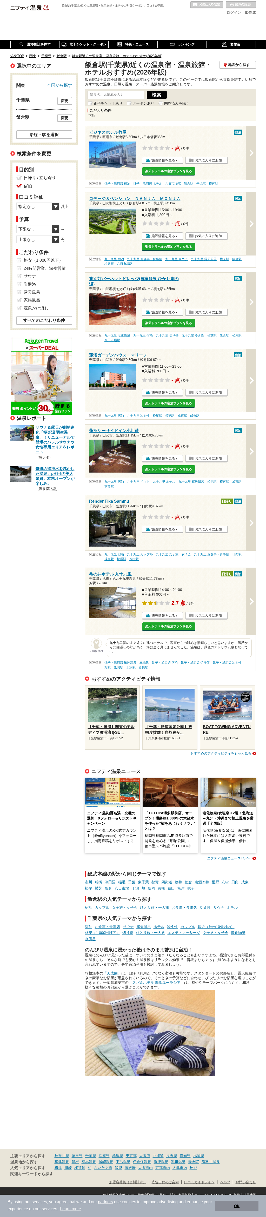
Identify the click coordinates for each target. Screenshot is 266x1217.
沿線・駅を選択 (44, 134)
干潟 (135, 888)
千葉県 (90, 1156)
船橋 (98, 882)
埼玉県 (77, 1156)
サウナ (218, 907)
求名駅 (109, 486)
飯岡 (151, 888)
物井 (178, 882)
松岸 (181, 888)
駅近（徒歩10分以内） (216, 927)
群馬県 (117, 1156)
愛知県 (185, 1156)
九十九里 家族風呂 (191, 481)
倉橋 (161, 888)
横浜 (58, 1168)
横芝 (98, 888)
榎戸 (215, 882)
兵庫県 (104, 1156)
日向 (235, 882)
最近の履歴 (241, 5)
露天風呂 (143, 927)
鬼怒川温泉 (211, 1162)
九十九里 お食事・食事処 (144, 259)
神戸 (193, 1168)
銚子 (191, 888)
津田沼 (110, 882)
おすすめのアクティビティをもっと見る (220, 753)
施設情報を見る (163, 160)
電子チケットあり (108, 103)
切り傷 (127, 933)
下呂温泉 (123, 1162)
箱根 (75, 1162)
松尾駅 (109, 264)
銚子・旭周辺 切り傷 (195, 662)
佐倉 (188, 882)
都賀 (155, 882)
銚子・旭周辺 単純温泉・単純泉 (126, 662)
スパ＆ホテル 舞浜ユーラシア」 (158, 982)
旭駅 (107, 667)
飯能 (118, 1168)
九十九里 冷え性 (193, 335)
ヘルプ (225, 1182)
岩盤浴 (30, 284)
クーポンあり (143, 103)
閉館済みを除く (177, 103)
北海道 (158, 1156)
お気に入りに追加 (208, 160)
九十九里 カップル (140, 554)
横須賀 (79, 1168)
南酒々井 (202, 882)
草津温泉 (62, 1162)
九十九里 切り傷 (167, 335)
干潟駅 (201, 183)
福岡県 (198, 1156)
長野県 (171, 1156)
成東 (245, 882)
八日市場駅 (173, 183)
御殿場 (130, 1168)
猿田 (171, 888)
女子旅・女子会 (124, 907)
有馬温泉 (89, 1162)
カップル (102, 907)
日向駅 (237, 554)
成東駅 (182, 416)
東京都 (131, 1156)
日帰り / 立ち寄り (40, 178)
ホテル (232, 907)
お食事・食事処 (184, 907)
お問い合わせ (246, 1182)
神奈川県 (62, 1156)
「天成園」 (112, 973)
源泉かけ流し (36, 308)
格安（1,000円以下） (102, 933)
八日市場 (122, 888)
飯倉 (108, 888)
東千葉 (143, 882)
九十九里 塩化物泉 (117, 335)
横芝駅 (213, 183)
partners (105, 1202)
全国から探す (59, 85)
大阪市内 (145, 1168)
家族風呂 (32, 300)
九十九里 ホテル (164, 481)
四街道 (166, 882)
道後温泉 (161, 1162)
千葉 (131, 882)
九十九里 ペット (138, 481)
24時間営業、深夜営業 (45, 268)
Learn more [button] (70, 1209)
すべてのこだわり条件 (44, 320)
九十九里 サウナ (176, 259)
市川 (88, 882)
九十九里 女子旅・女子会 (173, 554)
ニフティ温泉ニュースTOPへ (229, 858)
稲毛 (121, 882)
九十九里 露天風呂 (204, 259)
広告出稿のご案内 (165, 1182)
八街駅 (134, 559)
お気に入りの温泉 (206, 5)
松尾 (88, 888)
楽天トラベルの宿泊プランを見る (168, 171)
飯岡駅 (118, 667)
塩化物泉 (238, 933)
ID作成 (250, 12)
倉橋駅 (143, 667)
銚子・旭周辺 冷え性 (227, 662)
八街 (225, 882)
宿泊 (88, 907)
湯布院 (193, 1162)
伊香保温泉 (142, 1162)
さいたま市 (103, 1168)
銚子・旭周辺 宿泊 (117, 183)
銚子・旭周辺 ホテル (147, 183)
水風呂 (90, 939)
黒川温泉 (178, 1162)
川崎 (68, 1168)
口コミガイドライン (199, 1182)
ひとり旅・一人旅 (154, 907)
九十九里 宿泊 (114, 259)
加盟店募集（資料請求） (127, 1182)
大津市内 (179, 1168)
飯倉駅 (188, 183)
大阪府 (144, 1156)
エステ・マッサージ (184, 933)
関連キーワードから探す (31, 1174)
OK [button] (237, 1206)
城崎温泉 (106, 1162)
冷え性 (205, 907)
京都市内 (162, 1168)
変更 (64, 101)
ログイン (234, 12)
